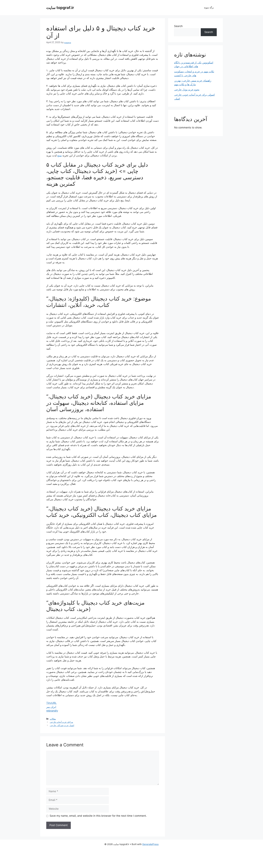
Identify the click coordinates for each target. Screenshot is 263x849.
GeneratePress (150, 844)
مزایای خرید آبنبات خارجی (61, 722)
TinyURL (51, 702)
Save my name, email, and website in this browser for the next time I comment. (98, 815)
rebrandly (52, 710)
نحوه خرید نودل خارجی (186, 89)
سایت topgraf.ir (60, 7)
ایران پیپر (51, 706)
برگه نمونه (209, 7)
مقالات (53, 719)
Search (178, 26)
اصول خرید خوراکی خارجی (62, 725)
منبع (59, 155)
